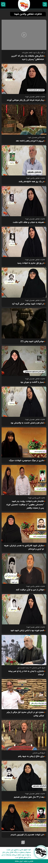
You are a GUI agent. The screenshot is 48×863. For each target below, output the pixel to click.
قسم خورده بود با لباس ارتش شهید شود (27, 630)
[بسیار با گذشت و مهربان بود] (24, 361)
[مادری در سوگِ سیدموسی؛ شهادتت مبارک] (24, 442)
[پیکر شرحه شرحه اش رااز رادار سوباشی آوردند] (24, 79)
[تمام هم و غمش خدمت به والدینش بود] (24, 402)
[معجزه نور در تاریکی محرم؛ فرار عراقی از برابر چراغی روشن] (24, 694)
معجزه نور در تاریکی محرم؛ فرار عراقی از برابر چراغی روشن (25, 714)
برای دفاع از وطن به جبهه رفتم (31, 756)
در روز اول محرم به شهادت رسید (30, 263)
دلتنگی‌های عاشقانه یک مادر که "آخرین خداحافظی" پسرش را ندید (27, 57)
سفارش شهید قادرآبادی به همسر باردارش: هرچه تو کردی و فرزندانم (24, 547)
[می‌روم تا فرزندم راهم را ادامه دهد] (24, 120)
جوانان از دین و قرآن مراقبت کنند (30, 589)
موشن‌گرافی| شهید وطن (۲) (32, 341)
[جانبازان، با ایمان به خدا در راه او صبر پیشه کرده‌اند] (24, 650)
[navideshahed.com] (40, 852)
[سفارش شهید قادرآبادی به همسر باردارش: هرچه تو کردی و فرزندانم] (24, 527)
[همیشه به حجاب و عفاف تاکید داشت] (24, 201)
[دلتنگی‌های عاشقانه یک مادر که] (24, 35)
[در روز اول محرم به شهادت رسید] (24, 242)
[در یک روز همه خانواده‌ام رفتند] (24, 160)
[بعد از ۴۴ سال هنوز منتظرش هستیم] (24, 776)
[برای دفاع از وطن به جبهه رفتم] (24, 735)
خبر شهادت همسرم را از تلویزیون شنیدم (27, 834)
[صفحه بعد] (23, 842)
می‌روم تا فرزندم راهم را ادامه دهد (30, 140)
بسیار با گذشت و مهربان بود (32, 382)
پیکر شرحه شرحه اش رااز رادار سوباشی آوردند (25, 100)
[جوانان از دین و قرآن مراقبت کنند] (24, 568)
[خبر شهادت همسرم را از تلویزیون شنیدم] (24, 816)
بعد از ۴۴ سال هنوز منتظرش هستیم (29, 797)
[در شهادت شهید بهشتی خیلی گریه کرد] (24, 282)
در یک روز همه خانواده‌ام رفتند (31, 181)
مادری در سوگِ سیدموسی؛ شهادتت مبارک (26, 460)
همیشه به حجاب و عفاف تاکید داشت (28, 222)
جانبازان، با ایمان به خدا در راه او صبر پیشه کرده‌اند (26, 673)
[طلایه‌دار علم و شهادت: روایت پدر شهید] (24, 480)
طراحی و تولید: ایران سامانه (24, 861)
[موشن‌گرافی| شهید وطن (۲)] (24, 323)
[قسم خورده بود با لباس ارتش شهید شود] (24, 609)
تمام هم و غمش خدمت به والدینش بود (27, 422)
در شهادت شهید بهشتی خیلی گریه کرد (28, 303)
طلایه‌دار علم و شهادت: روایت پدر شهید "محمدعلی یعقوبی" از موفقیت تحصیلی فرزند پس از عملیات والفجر (25, 505)
